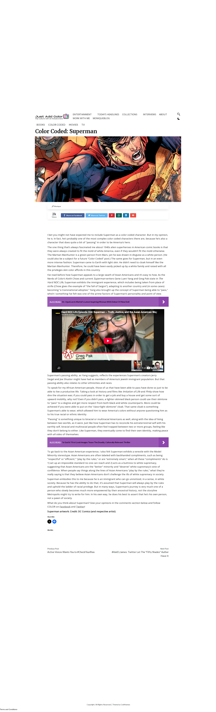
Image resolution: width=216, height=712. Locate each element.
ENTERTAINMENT (82, 114)
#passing (140, 541)
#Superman (151, 541)
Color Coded (56, 124)
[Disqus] (108, 597)
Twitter (80, 506)
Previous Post (53, 549)
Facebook (65, 506)
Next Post (164, 549)
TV (83, 124)
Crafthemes (125, 705)
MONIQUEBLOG (101, 118)
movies (73, 124)
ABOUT (163, 114)
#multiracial (129, 541)
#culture (84, 541)
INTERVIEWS (149, 114)
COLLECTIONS (129, 114)
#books (61, 541)
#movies (118, 541)
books (40, 124)
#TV (160, 541)
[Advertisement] (108, 17)
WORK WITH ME (81, 118)
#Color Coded (72, 541)
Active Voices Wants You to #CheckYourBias (71, 552)
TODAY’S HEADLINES (108, 114)
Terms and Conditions (8, 709)
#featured (95, 541)
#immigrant (107, 541)
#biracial (51, 541)
